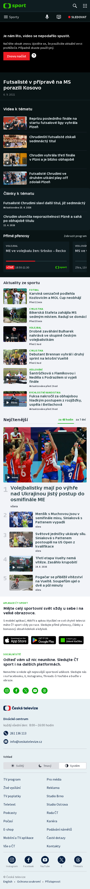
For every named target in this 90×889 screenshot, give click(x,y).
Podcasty (10, 813)
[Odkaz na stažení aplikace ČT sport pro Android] (43, 640)
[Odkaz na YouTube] (35, 690)
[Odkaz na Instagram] (6, 690)
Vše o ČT (9, 846)
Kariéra (52, 821)
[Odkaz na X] (25, 690)
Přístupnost (52, 881)
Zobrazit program (75, 236)
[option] (17, 766)
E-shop (8, 829)
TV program (12, 779)
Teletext (9, 804)
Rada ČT (52, 813)
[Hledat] (75, 6)
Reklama (53, 788)
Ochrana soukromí (29, 881)
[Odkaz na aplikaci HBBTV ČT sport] (71, 640)
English (7, 881)
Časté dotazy (56, 838)
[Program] (59, 17)
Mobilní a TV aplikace (18, 838)
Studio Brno (55, 796)
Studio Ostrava (57, 804)
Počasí (8, 821)
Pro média (54, 779)
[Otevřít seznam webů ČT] (85, 6)
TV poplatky (12, 796)
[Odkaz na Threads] (44, 690)
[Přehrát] (7, 126)
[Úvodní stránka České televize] (21, 708)
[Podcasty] (47, 17)
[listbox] (45, 765)
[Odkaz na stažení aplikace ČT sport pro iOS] (15, 640)
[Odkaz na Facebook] (16, 690)
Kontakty (53, 846)
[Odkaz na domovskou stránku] (21, 5)
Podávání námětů (59, 829)
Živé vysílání (12, 788)
